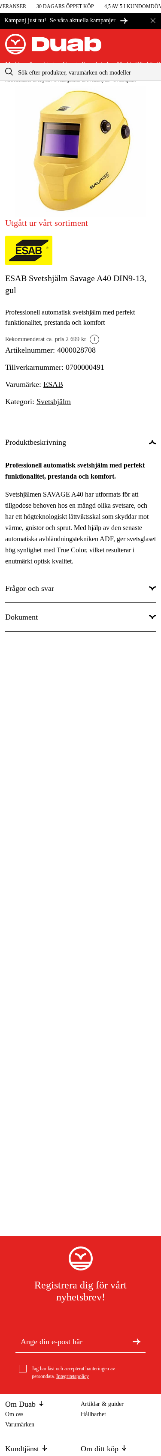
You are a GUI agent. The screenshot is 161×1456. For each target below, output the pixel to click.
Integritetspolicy (72, 1376)
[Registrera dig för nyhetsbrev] (136, 1340)
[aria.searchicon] (9, 72)
